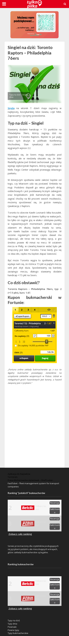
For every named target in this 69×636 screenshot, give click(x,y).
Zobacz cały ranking (20, 534)
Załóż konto (55, 511)
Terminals (13, 477)
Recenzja (54, 502)
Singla (11, 108)
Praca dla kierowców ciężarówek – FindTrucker (30, 480)
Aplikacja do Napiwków (19, 473)
